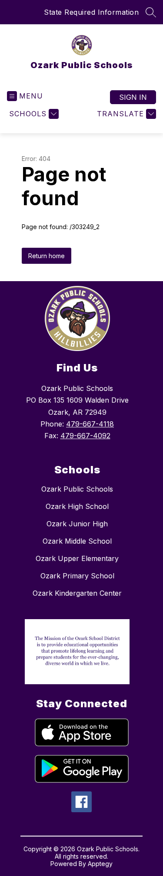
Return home (46, 255)
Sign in (133, 97)
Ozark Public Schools (77, 489)
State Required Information (91, 12)
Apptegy (100, 863)
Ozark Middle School (77, 541)
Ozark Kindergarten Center (77, 593)
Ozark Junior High (77, 523)
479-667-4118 (90, 424)
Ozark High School (77, 506)
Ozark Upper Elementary (77, 558)
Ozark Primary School (77, 575)
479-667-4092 (85, 435)
